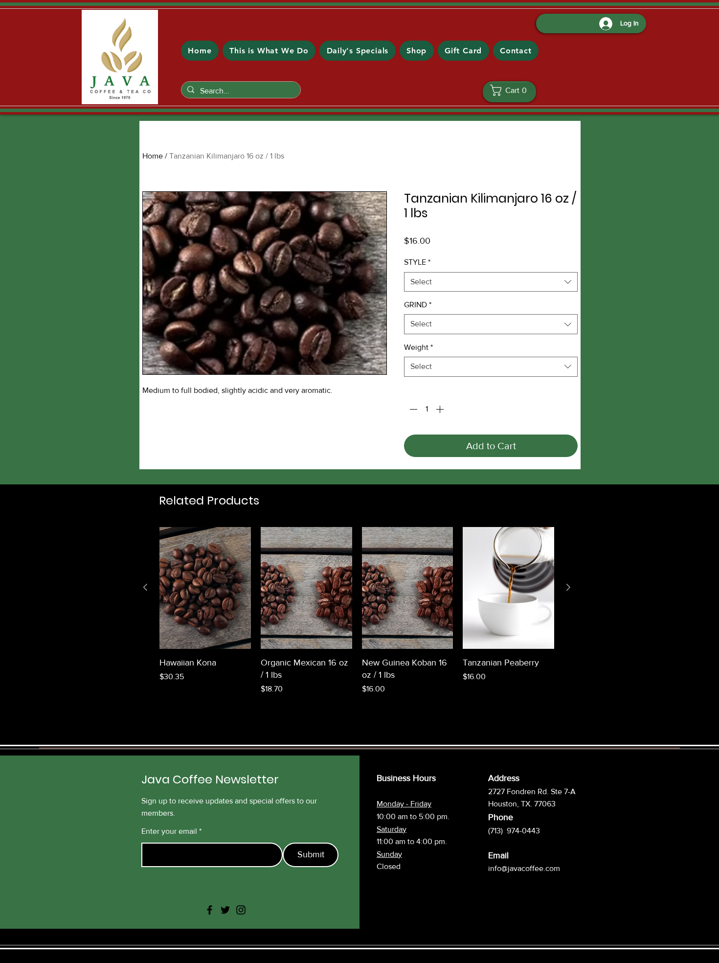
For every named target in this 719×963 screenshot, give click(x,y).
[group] (356, 611)
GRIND (417, 304)
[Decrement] (412, 409)
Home (152, 156)
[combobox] (491, 282)
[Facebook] (209, 910)
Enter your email (169, 831)
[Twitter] (225, 910)
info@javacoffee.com (524, 868)
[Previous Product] (145, 587)
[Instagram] (241, 910)
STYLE (417, 262)
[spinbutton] (426, 409)
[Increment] (441, 409)
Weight (418, 347)
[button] (512, 90)
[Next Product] (568, 587)
